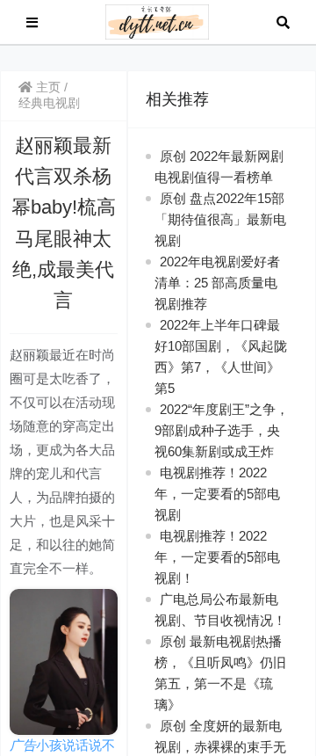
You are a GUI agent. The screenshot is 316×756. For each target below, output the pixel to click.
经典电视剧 (49, 103)
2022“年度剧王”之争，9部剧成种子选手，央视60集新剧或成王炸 (221, 430)
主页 (46, 87)
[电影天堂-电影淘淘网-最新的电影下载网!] (157, 20)
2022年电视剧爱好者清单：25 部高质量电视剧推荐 (217, 282)
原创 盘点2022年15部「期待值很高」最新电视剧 (220, 219)
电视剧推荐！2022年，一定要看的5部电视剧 (217, 493)
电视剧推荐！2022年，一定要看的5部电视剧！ (217, 556)
